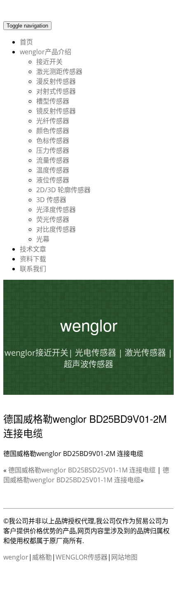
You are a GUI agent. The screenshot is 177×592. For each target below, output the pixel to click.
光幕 (42, 239)
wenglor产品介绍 (45, 51)
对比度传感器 (56, 229)
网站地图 (124, 557)
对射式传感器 (56, 91)
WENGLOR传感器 (81, 557)
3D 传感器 (51, 199)
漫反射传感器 (56, 81)
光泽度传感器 (56, 209)
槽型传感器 (52, 101)
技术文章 (33, 248)
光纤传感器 (52, 120)
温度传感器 (52, 170)
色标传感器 (52, 140)
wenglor (15, 557)
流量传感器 (52, 160)
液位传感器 (52, 179)
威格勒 (42, 557)
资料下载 (33, 258)
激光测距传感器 (59, 71)
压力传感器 (52, 150)
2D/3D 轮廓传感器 (63, 189)
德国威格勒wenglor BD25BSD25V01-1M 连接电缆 (82, 470)
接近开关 (49, 61)
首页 (26, 41)
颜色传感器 (52, 130)
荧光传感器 (52, 219)
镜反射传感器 (56, 110)
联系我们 (33, 268)
